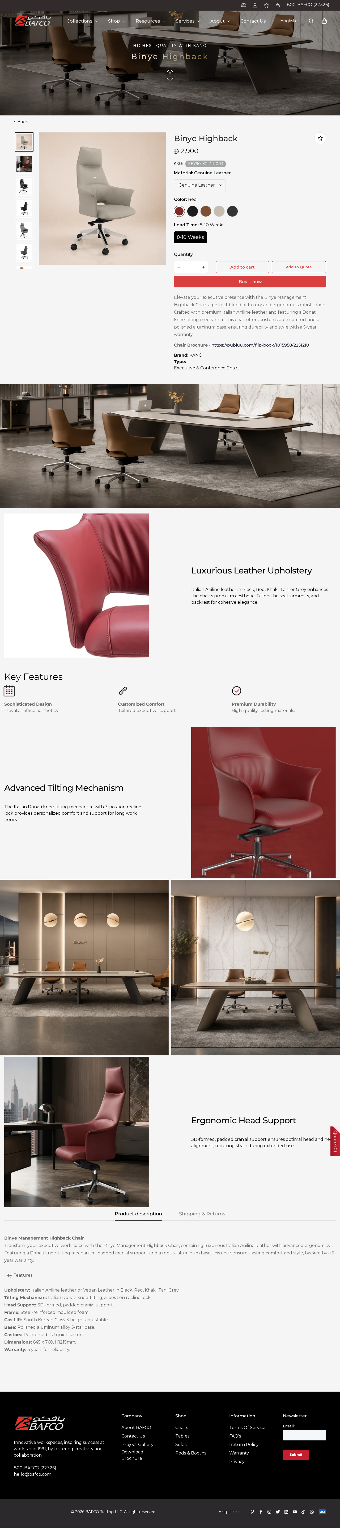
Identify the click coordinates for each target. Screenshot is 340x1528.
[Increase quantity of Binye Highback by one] (203, 267)
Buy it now (250, 281)
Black (192, 211)
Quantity (183, 254)
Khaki (219, 211)
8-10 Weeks (190, 237)
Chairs (181, 1427)
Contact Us (133, 1436)
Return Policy (244, 1444)
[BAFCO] (33, 21)
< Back (21, 121)
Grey (232, 211)
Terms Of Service (247, 1427)
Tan (206, 211)
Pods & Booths (190, 1453)
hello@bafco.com (32, 1474)
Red (179, 211)
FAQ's (235, 1436)
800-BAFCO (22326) (308, 4)
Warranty (239, 1453)
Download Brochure (132, 1455)
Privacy (237, 1461)
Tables (182, 1436)
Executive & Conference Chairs (206, 367)
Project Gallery (137, 1444)
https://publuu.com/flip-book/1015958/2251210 (260, 345)
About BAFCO (136, 1427)
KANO (195, 355)
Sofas (180, 1444)
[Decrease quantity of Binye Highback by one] (178, 267)
